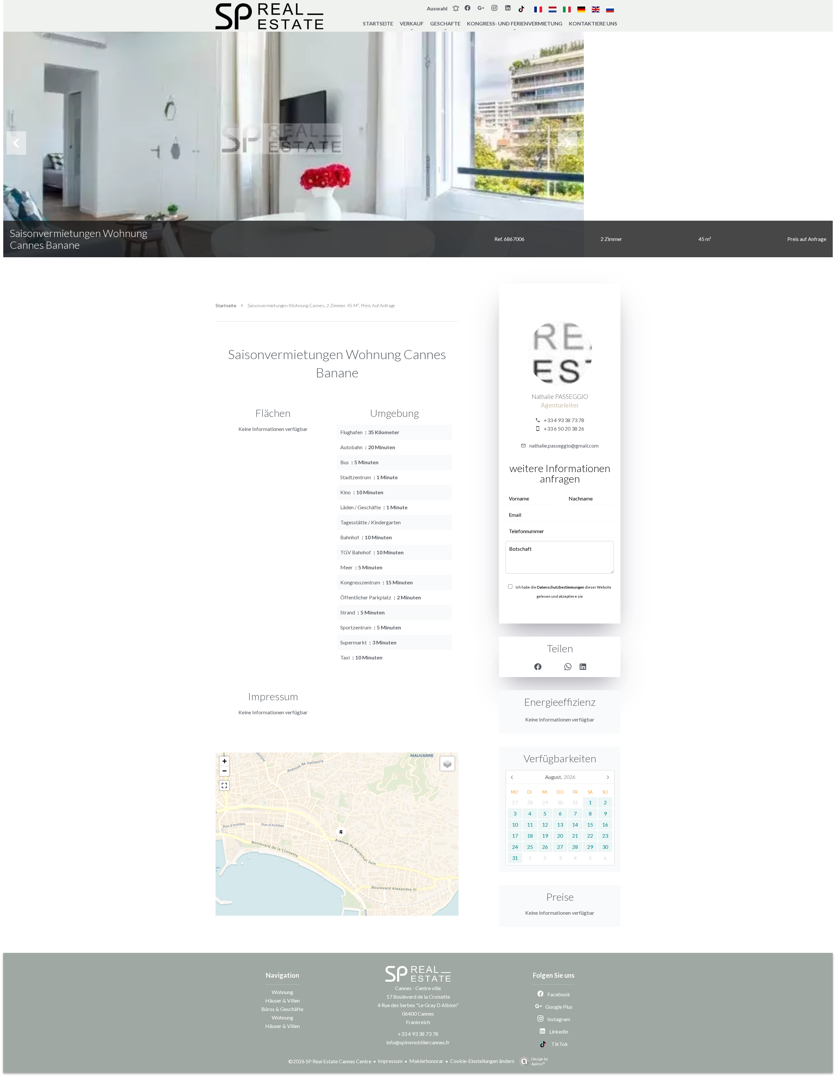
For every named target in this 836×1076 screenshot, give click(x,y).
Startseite (226, 305)
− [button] (224, 771)
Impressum (390, 1061)
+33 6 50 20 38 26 (564, 428)
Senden (560, 610)
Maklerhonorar (426, 1061)
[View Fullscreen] (224, 785)
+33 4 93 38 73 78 (564, 420)
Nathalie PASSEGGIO (560, 396)
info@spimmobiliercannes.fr (418, 1042)
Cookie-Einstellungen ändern (482, 1061)
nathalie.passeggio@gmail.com (564, 445)
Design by (539, 1061)
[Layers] (447, 763)
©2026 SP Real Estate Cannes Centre (329, 1061)
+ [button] (224, 761)
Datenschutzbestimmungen (560, 587)
